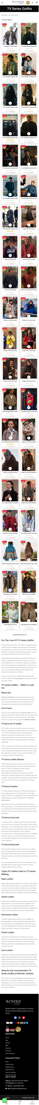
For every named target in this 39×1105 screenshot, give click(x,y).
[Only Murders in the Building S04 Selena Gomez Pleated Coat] (28, 612)
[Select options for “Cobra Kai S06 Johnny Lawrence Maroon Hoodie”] (28, 255)
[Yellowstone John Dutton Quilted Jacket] (10, 582)
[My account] (32, 2)
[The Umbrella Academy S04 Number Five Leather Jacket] (28, 156)
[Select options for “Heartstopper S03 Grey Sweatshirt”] (10, 620)
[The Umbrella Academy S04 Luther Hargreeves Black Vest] (28, 125)
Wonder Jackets (30, 719)
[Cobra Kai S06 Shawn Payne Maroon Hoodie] (28, 277)
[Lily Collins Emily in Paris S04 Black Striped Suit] (10, 490)
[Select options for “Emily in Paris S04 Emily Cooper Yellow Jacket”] (10, 346)
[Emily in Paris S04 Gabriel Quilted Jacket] (28, 430)
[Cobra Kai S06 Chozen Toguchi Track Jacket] (28, 216)
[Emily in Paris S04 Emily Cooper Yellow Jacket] (10, 338)
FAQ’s (7, 1061)
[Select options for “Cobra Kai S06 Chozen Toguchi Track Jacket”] (28, 225)
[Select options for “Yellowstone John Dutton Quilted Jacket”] (10, 590)
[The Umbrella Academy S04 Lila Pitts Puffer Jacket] (10, 64)
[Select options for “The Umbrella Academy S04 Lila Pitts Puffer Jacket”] (10, 72)
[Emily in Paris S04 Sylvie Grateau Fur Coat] (28, 369)
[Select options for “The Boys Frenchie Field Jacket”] (10, 42)
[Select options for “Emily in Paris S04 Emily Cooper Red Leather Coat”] (28, 346)
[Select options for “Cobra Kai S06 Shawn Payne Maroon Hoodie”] (28, 285)
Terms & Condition (10, 1072)
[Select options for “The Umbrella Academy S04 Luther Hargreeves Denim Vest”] (28, 194)
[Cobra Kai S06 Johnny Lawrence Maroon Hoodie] (28, 247)
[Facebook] (15, 1017)
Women (7, 1043)
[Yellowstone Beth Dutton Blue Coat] (10, 551)
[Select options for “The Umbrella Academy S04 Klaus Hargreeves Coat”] (10, 225)
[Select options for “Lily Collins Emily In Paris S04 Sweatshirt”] (28, 529)
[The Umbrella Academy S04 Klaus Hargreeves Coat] (10, 216)
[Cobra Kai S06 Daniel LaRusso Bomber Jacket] (10, 277)
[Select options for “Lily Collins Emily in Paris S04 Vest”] (28, 407)
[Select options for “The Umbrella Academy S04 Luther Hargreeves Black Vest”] (28, 133)
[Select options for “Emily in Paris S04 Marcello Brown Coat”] (28, 498)
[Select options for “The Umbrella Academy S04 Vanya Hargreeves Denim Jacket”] (28, 42)
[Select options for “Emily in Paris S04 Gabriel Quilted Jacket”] (28, 438)
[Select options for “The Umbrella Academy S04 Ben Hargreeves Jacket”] (10, 194)
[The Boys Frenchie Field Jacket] (10, 34)
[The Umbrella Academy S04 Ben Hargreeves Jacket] (10, 186)
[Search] (28, 2)
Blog (6, 1045)
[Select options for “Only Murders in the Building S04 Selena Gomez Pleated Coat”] (28, 620)
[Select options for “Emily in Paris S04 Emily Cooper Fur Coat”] (10, 316)
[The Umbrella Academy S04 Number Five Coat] (10, 125)
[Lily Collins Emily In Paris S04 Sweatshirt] (28, 521)
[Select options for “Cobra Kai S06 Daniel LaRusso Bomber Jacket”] (10, 285)
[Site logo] (18, 2)
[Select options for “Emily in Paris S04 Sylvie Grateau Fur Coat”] (28, 377)
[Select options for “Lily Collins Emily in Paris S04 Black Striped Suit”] (10, 498)
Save (5, 24)
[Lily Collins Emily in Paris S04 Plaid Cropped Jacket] (10, 430)
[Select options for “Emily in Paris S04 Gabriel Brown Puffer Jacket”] (10, 468)
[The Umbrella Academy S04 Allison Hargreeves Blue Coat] (28, 95)
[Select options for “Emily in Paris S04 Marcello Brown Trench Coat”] (28, 468)
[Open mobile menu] (2, 2)
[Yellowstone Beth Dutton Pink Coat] (28, 551)
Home (7, 1037)
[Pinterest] (23, 1017)
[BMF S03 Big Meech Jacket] (10, 399)
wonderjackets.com (16, 1097)
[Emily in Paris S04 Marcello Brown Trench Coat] (28, 460)
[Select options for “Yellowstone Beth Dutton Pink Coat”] (28, 559)
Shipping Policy (9, 1067)
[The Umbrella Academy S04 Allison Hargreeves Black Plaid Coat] (10, 95)
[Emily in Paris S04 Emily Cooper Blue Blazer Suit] (28, 308)
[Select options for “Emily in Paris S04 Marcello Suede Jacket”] (10, 529)
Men (6, 1040)
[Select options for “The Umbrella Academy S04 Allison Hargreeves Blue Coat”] (28, 103)
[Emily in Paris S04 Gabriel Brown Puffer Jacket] (10, 460)
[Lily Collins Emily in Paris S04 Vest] (28, 399)
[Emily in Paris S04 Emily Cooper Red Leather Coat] (28, 338)
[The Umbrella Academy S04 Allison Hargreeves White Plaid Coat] (28, 64)
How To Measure (10, 1053)
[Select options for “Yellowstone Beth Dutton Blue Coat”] (10, 559)
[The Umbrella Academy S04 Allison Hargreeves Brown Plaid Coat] (10, 156)
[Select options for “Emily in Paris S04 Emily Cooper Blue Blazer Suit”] (28, 316)
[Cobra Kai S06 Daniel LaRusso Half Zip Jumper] (10, 247)
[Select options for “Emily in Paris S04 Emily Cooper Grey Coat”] (10, 377)
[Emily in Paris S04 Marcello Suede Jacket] (10, 521)
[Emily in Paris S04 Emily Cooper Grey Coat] (10, 369)
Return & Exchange (10, 1075)
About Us (8, 1048)
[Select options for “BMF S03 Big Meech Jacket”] (10, 407)
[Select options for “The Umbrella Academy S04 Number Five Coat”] (10, 133)
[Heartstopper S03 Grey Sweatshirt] (10, 612)
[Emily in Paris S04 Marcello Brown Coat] (28, 490)
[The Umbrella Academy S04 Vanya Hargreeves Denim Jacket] (28, 34)
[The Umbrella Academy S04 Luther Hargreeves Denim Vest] (28, 186)
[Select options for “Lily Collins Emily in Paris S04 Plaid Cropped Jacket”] (10, 438)
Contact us (8, 1050)
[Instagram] (19, 1017)
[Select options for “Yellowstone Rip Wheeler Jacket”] (28, 590)
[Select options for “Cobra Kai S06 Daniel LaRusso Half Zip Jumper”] (10, 255)
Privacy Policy (9, 1064)
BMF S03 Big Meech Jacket (10, 411)
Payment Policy (9, 1069)
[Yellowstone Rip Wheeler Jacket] (28, 582)
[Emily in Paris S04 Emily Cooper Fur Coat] (10, 308)
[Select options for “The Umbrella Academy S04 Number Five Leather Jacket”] (28, 164)
